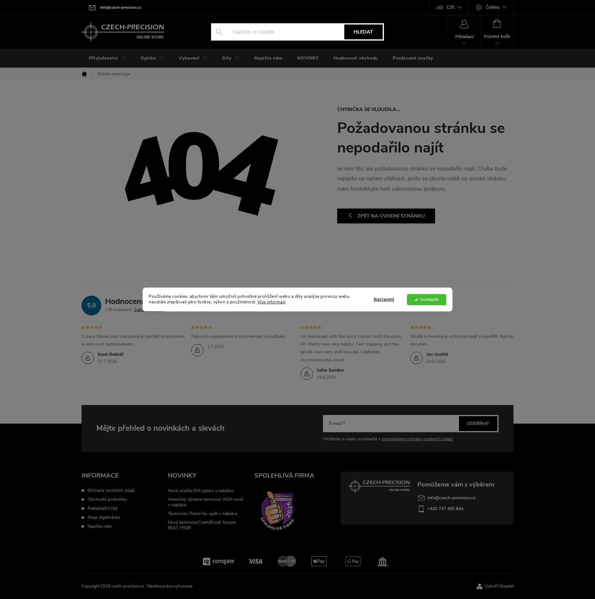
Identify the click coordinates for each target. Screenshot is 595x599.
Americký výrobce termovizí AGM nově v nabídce (205, 502)
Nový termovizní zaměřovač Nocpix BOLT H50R (202, 525)
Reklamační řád (102, 508)
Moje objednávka (104, 517)
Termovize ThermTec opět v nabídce (202, 514)
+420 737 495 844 (445, 509)
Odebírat (478, 423)
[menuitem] (107, 58)
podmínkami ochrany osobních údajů (417, 439)
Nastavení (384, 299)
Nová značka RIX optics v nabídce (200, 491)
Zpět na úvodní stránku (391, 216)
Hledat (363, 32)
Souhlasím (430, 299)
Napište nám (100, 526)
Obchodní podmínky (107, 499)
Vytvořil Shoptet (499, 586)
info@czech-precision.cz (451, 498)
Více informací (272, 302)
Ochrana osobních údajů (111, 490)
